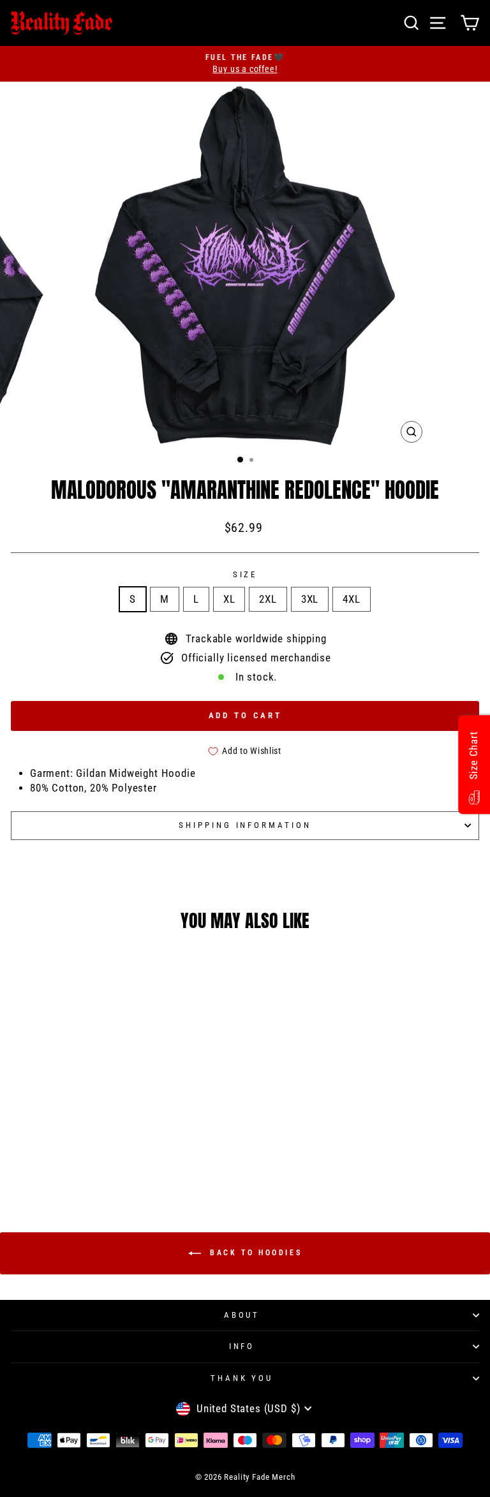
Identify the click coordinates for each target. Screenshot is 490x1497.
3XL (309, 599)
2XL (267, 599)
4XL (351, 599)
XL (229, 599)
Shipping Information (245, 825)
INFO (242, 1346)
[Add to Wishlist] (176, 1115)
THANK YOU (242, 1378)
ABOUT (242, 1315)
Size (245, 574)
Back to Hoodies (254, 1252)
